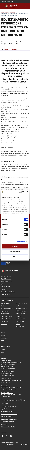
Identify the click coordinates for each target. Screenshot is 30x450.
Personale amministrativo (8, 292)
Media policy (24, 444)
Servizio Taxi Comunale (7, 393)
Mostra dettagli (21, 241)
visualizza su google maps (8, 364)
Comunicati (12, 12)
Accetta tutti (15, 246)
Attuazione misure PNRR (8, 427)
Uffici (2, 284)
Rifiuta (15, 257)
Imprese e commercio (21, 308)
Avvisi (2, 341)
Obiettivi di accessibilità (7, 422)
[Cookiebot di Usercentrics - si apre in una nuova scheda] (18, 192)
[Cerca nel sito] (26, 6)
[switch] (26, 224)
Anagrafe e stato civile (7, 308)
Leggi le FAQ (4, 404)
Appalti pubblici (5, 311)
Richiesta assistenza (6, 411)
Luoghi (3, 349)
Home (2, 12)
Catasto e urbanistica (6, 316)
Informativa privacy (6, 416)
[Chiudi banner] (27, 191)
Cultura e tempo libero (7, 319)
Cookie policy (10, 444)
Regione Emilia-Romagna (8, 1)
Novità (6, 12)
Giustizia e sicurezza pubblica (21, 304)
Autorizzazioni (5, 314)
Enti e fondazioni (5, 287)
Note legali (4, 424)
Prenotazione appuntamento (8, 406)
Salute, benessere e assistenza (21, 315)
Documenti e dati (5, 294)
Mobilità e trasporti (21, 311)
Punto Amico (4, 386)
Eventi (2, 352)
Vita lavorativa (20, 326)
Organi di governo (6, 279)
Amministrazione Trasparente (9, 414)
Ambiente (3, 306)
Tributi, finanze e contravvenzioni (20, 320)
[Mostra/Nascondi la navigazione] (2, 6)
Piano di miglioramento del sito (9, 443)
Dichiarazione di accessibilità (8, 419)
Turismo (18, 324)
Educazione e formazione (4, 322)
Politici (3, 289)
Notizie (3, 335)
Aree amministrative (6, 281)
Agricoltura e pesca (6, 303)
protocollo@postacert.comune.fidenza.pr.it (15, 400)
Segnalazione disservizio (7, 409)
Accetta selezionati (15, 252)
